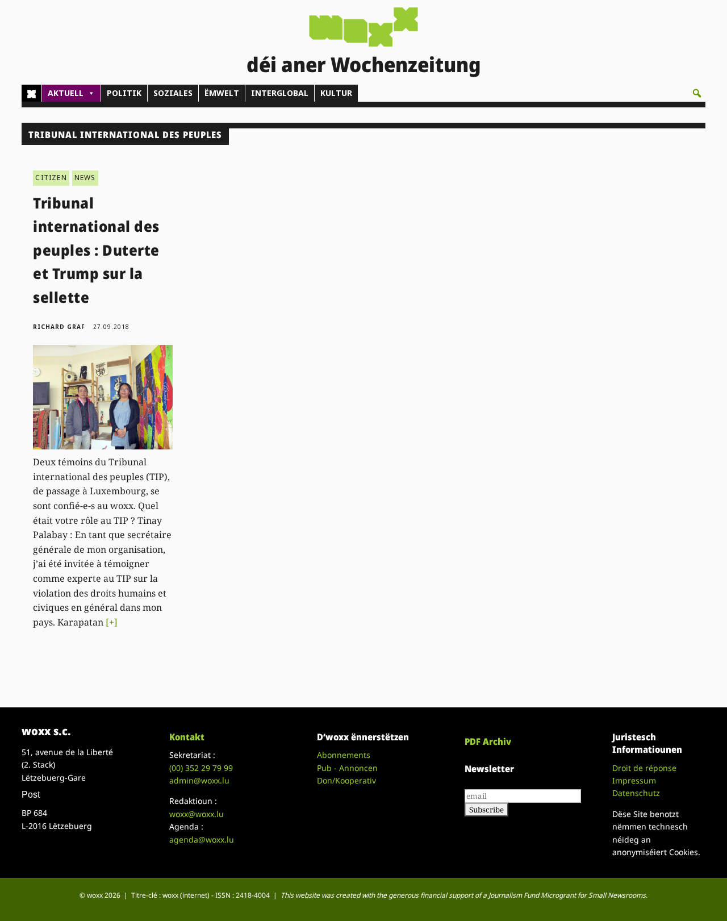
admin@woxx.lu (199, 780)
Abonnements (343, 754)
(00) (201, 767)
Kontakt (186, 737)
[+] (112, 622)
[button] (696, 93)
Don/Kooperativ (346, 780)
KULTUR (336, 92)
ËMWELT (221, 92)
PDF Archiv (488, 741)
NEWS (85, 177)
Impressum (634, 780)
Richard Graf (59, 327)
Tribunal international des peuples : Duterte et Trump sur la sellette (96, 250)
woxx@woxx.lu (196, 814)
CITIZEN (50, 177)
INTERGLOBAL (279, 92)
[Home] (31, 93)
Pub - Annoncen (347, 767)
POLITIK (124, 92)
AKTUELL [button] (65, 92)
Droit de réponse (644, 767)
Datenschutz (636, 792)
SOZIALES (173, 92)
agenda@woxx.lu (201, 839)
